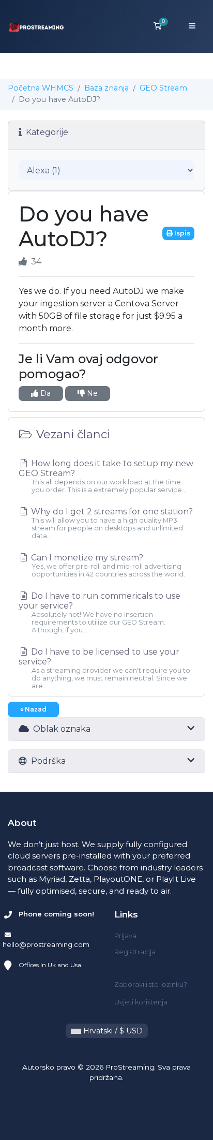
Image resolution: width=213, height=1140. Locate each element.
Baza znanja (106, 88)
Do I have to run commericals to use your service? (99, 612)
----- (120, 968)
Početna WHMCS (40, 88)
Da (44, 393)
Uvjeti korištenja (141, 1002)
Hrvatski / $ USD (112, 1030)
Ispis (181, 233)
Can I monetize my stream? (107, 565)
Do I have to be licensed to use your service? (104, 668)
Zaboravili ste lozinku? (150, 984)
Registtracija (135, 951)
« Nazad (33, 709)
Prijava (125, 935)
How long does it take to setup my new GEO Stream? (106, 476)
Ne (91, 393)
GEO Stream (163, 88)
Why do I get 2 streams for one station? (111, 523)
